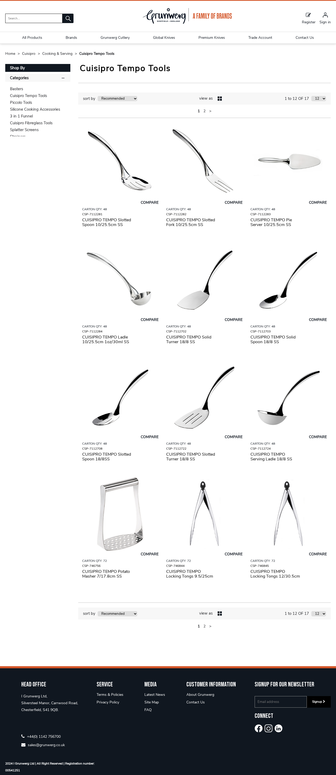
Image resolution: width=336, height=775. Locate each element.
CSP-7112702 (176, 331)
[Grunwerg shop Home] (187, 22)
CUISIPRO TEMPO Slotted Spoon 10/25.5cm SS (106, 222)
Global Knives (164, 37)
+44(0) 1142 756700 (43, 736)
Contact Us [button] (305, 37)
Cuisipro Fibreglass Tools (31, 123)
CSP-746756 (91, 566)
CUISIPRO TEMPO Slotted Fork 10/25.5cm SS (190, 222)
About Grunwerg (200, 694)
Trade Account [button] (260, 37)
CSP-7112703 (260, 331)
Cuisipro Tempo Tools (96, 53)
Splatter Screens (24, 129)
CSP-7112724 (260, 448)
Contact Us (195, 702)
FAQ (148, 709)
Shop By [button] (17, 68)
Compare (150, 202)
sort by (89, 98)
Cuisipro (29, 53)
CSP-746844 (175, 566)
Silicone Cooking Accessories (35, 109)
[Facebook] (258, 728)
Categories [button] (19, 77)
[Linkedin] (278, 728)
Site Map (151, 702)
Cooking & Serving (58, 53)
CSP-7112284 (92, 331)
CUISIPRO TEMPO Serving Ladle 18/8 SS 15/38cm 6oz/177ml (271, 459)
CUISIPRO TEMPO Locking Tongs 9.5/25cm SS (189, 576)
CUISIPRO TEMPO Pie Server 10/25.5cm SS (271, 222)
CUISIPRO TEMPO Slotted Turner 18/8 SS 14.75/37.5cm (190, 459)
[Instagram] (268, 728)
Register (309, 22)
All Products (32, 37)
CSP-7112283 (260, 214)
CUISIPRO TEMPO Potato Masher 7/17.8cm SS (106, 574)
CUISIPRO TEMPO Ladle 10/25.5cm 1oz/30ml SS (105, 339)
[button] (68, 18)
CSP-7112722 (176, 448)
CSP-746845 (259, 566)
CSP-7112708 (92, 448)
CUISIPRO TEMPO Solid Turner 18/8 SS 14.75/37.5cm (188, 341)
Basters (16, 89)
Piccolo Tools (21, 102)
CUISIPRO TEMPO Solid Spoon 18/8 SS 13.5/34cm (273, 341)
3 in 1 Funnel (21, 116)
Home (10, 53)
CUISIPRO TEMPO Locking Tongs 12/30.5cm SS (275, 576)
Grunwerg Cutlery (115, 37)
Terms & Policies (110, 694)
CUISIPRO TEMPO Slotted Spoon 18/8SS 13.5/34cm (106, 459)
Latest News (154, 694)
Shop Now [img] (120, 237)
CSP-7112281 (92, 214)
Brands (71, 37)
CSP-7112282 (176, 214)
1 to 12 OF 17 (297, 98)
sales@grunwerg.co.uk (46, 744)
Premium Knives (211, 37)
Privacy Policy (108, 702)
